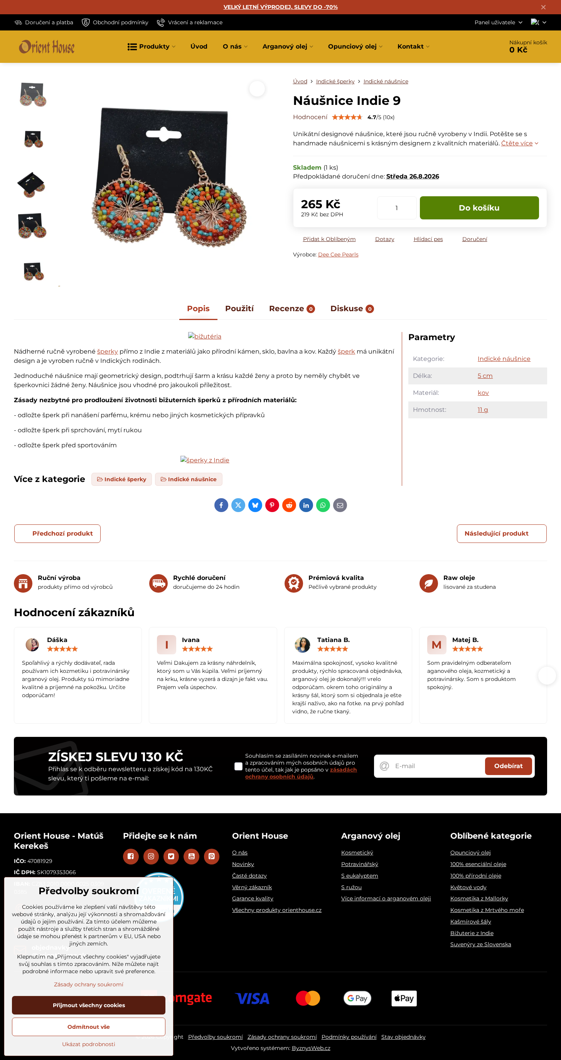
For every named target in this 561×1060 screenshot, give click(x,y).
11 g (483, 409)
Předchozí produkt (62, 533)
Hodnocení (310, 117)
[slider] (347, 117)
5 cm (485, 375)
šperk (346, 351)
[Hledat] (476, 46)
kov (483, 392)
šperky (107, 351)
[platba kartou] (280, 997)
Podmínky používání (349, 1036)
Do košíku (479, 207)
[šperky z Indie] (204, 336)
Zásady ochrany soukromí (282, 1036)
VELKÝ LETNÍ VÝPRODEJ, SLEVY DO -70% (281, 6)
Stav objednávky (403, 1036)
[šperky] (204, 460)
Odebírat (508, 766)
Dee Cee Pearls (338, 254)
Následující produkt (497, 533)
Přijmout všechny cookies (89, 1005)
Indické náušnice (504, 358)
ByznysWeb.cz (311, 1048)
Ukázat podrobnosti (88, 1044)
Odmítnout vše (88, 1026)
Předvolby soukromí (215, 1036)
